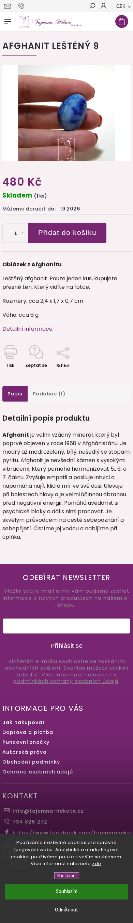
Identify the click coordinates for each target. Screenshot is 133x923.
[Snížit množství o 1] (7, 234)
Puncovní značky (25, 742)
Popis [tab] (15, 393)
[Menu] (8, 20)
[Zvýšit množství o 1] (23, 234)
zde (96, 863)
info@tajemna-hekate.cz (48, 811)
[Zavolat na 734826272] (22, 6)
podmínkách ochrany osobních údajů (65, 681)
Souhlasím (66, 891)
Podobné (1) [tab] (49, 393)
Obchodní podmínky (31, 761)
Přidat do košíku (67, 232)
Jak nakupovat (23, 722)
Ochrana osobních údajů (37, 771)
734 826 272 (30, 821)
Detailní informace (27, 329)
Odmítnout (66, 909)
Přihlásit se (66, 645)
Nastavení (67, 875)
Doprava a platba (27, 732)
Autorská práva (24, 752)
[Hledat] (92, 6)
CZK (121, 6)
